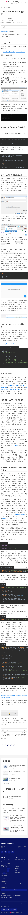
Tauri (16, 445)
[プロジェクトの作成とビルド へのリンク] (23, 174)
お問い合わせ (15, 890)
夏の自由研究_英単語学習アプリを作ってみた (17, 772)
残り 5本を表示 (7, 783)
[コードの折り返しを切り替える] (26, 137)
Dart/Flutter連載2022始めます (15, 796)
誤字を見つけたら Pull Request (9, 910)
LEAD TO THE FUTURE (17, 826)
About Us (19, 903)
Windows (8, 22)
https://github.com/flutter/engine (10, 344)
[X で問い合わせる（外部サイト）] (20, 884)
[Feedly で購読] (9, 852)
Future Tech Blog (7, 843)
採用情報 (3, 895)
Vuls (4, 873)
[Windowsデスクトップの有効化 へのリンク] (2, 129)
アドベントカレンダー (20, 862)
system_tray (5, 518)
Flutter (2, 22)
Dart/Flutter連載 (5, 31)
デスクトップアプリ (17, 22)
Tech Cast (17, 864)
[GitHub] (5, 852)
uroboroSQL (5, 871)
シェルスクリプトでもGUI (14, 778)
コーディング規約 (5, 863)
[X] (2, 852)
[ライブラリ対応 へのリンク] (13, 373)
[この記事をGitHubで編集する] (4, 14)
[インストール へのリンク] (11, 42)
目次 (4, 27)
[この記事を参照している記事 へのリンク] (5, 791)
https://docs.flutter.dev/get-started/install (14, 52)
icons (4, 875)
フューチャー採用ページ (17, 815)
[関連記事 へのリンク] (11, 761)
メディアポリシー (5, 906)
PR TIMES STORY (17, 895)
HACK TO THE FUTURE (20, 860)
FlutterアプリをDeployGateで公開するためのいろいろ (17, 766)
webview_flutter (13, 385)
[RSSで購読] (12, 852)
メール (8, 883)
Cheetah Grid (6, 869)
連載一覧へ (3, 738)
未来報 (9, 895)
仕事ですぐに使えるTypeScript (7, 866)
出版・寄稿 (17, 872)
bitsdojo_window (20, 514)
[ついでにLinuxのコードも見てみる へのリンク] (3, 326)
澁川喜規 (10, 18)
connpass (17, 866)
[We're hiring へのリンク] (14, 804)
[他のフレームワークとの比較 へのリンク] (23, 400)
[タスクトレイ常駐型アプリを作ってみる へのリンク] (7, 469)
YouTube (17, 868)
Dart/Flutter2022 (10, 730)
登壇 (16, 870)
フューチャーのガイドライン (7, 860)
